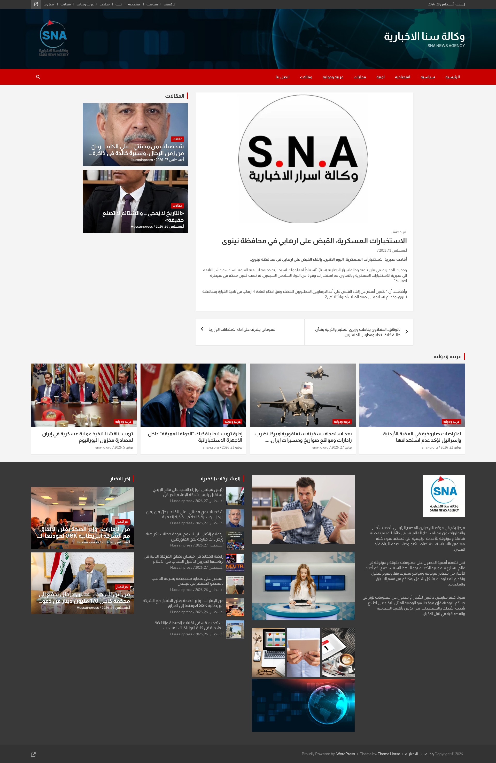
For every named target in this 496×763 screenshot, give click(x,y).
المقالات (174, 96)
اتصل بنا (49, 4)
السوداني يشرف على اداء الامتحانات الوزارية (242, 329)
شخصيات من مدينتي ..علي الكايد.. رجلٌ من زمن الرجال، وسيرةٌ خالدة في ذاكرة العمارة (137, 153)
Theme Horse (389, 754)
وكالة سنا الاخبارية (424, 36)
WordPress (345, 754)
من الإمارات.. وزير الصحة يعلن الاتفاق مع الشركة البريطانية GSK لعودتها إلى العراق (83, 536)
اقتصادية (134, 4)
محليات (105, 4)
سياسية (152, 4)
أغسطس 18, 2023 (393, 250)
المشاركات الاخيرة (221, 478)
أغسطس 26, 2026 (170, 226)
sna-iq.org (430, 447)
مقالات (65, 4)
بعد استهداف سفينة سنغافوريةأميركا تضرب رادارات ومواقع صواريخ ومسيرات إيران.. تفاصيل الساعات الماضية (303, 440)
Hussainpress (142, 160)
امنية (118, 4)
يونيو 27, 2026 (341, 447)
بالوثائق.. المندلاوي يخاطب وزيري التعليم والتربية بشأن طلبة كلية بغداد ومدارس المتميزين (357, 332)
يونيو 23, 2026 (232, 447)
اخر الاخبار (120, 478)
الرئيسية (169, 4)
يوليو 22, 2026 (451, 447)
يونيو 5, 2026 (123, 447)
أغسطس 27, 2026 (170, 160)
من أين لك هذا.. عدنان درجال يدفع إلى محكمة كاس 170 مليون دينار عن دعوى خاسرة (84, 601)
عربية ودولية (85, 4)
